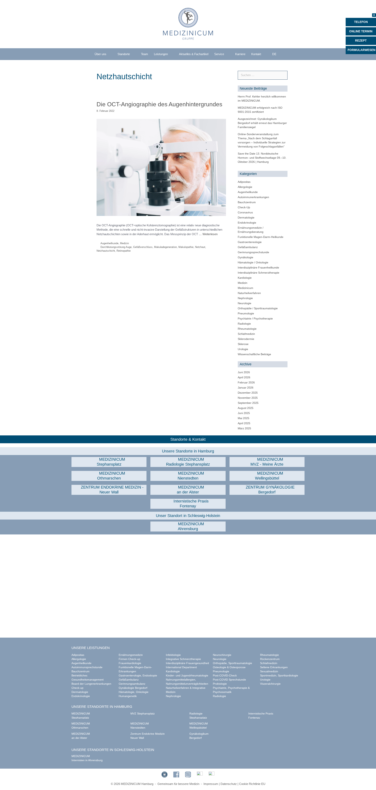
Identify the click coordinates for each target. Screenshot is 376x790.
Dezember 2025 (248, 392)
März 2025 (244, 428)
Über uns (100, 54)
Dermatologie (246, 217)
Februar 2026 (246, 382)
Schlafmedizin (246, 333)
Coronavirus (245, 212)
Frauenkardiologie (130, 663)
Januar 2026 (245, 387)
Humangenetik (128, 696)
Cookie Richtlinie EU (252, 783)
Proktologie (220, 683)
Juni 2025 (244, 413)
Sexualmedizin (269, 671)
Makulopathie (185, 247)
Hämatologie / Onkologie (253, 262)
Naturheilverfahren (249, 293)
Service (219, 54)
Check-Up (244, 207)
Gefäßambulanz (248, 247)
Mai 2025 (243, 418)
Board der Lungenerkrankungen (91, 683)
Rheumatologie (247, 328)
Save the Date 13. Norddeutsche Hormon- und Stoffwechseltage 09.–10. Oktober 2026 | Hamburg (262, 157)
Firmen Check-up (129, 659)
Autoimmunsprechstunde (86, 667)
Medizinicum (245, 287)
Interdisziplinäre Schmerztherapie (258, 272)
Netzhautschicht (106, 250)
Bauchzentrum (247, 202)
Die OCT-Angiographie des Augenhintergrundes (159, 104)
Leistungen (161, 54)
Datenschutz (229, 783)
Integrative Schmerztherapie (183, 659)
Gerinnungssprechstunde (253, 252)
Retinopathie (124, 250)
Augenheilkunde (109, 243)
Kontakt (256, 54)
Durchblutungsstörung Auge (116, 247)
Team (144, 54)
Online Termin (360, 31)
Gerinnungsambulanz (132, 683)
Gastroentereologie (250, 242)
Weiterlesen (210, 234)
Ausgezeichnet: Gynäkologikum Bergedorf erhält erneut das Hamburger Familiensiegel (262, 123)
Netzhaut (200, 247)
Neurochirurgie (222, 654)
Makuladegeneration (165, 247)
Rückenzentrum (270, 659)
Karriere (240, 54)
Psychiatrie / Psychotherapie (255, 318)
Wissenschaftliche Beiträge (254, 354)
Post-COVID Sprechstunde (229, 679)
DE (274, 54)
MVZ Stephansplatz (142, 713)
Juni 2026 (244, 372)
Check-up (77, 687)
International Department (181, 667)
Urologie (243, 349)
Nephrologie (245, 298)
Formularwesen (361, 50)
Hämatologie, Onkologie (133, 692)
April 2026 (244, 377)
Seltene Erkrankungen (274, 667)
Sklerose (243, 344)
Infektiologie (173, 654)
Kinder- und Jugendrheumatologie (187, 675)
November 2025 (248, 397)
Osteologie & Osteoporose (229, 667)
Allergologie (245, 186)
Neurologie (244, 303)
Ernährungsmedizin (131, 654)
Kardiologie (245, 277)
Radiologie (244, 323)
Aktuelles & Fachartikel (193, 54)
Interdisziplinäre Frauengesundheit (187, 663)
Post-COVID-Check (225, 675)
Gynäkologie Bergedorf (133, 687)
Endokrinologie (247, 222)
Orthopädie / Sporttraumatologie (258, 308)
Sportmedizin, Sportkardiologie (279, 675)
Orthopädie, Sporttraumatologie (232, 663)
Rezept (361, 40)
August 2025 (245, 408)
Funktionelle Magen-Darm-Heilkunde (260, 236)
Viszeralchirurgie (270, 683)
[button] (108, 462)
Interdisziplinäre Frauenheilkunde (258, 267)
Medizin (124, 243)
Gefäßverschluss (143, 247)
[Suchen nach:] (262, 75)
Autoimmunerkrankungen (253, 197)
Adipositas (244, 181)
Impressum (210, 783)
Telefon (361, 22)
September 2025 (248, 402)
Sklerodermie (246, 338)
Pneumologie (246, 313)
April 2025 (244, 423)
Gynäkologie (245, 257)
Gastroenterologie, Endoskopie (138, 675)
